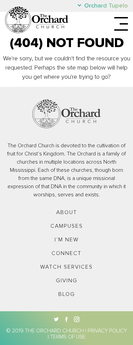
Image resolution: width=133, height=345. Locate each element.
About (66, 212)
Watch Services (66, 267)
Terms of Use (68, 337)
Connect (66, 253)
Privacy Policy (107, 330)
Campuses (66, 226)
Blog (66, 294)
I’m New (67, 239)
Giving (66, 280)
